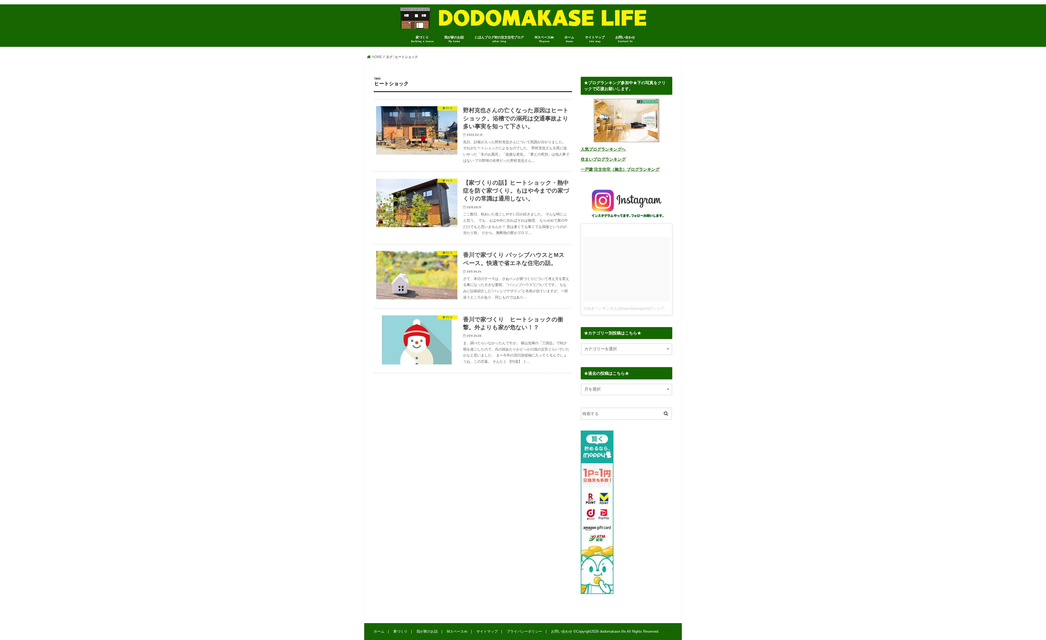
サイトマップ (595, 39)
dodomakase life (613, 631)
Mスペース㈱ (544, 39)
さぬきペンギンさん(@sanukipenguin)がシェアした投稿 (631, 308)
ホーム (569, 39)
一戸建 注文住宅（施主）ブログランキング (620, 169)
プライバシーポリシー (524, 631)
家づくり (422, 39)
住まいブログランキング (603, 159)
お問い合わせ (625, 39)
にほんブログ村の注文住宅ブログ (499, 39)
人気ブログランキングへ (603, 149)
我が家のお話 (454, 39)
